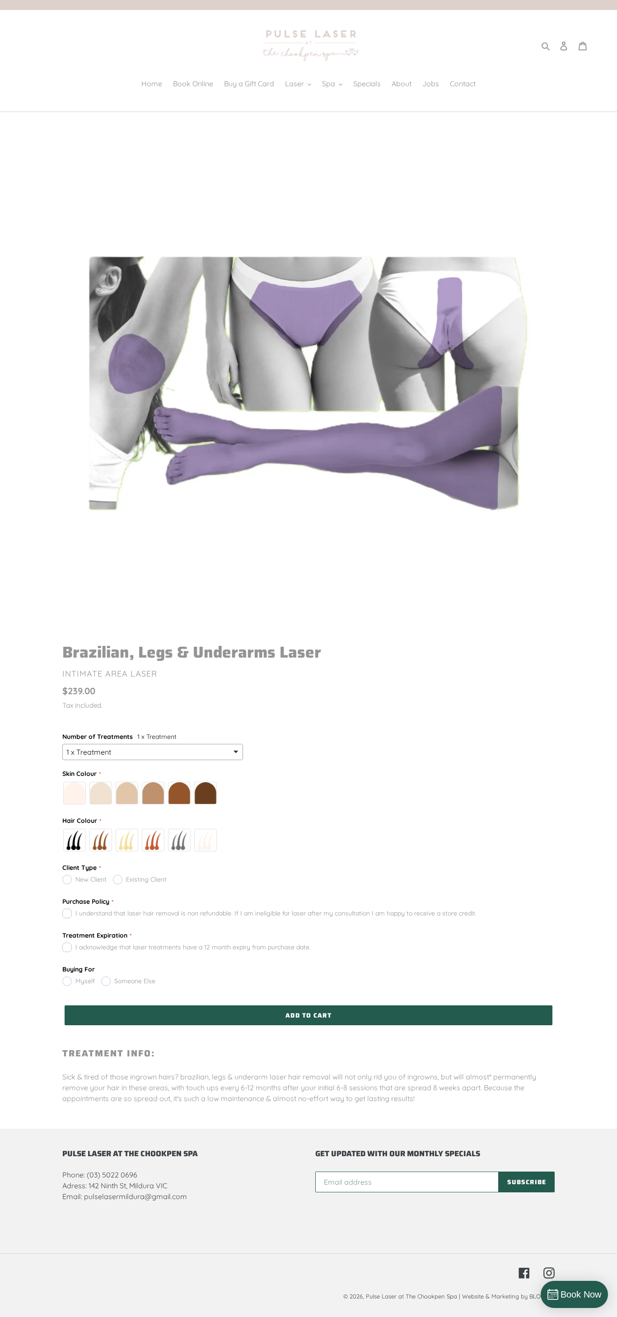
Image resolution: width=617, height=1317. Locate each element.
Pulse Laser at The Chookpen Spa (411, 1296)
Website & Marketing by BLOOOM (508, 1296)
